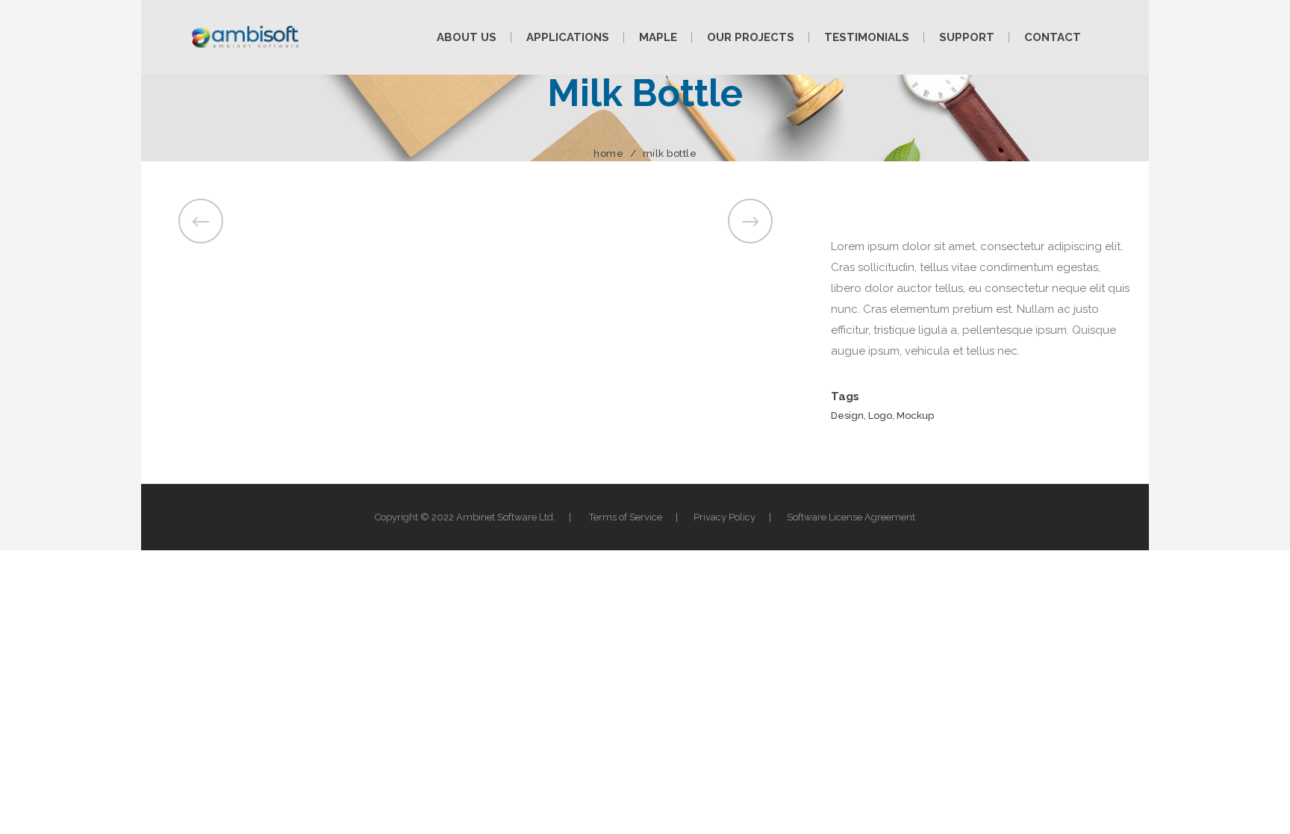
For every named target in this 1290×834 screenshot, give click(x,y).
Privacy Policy (724, 517)
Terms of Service (625, 517)
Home (608, 153)
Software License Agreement (851, 517)
